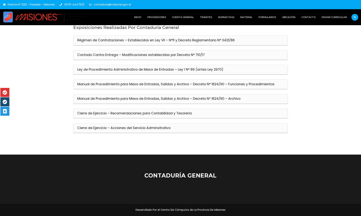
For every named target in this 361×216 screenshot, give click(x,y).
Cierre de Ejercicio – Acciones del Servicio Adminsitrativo (124, 128)
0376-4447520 (74, 4)
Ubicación (288, 17)
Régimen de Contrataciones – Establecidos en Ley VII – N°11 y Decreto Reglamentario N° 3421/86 (156, 40)
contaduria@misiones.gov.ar (112, 4)
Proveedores (156, 17)
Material (246, 17)
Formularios (267, 17)
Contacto (308, 17)
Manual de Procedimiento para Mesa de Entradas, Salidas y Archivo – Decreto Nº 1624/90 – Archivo (158, 98)
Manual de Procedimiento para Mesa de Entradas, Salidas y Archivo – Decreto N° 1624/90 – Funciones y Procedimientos (176, 84)
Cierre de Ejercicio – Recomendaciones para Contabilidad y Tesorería (134, 113)
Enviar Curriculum (334, 17)
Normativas (226, 17)
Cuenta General (183, 17)
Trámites (206, 17)
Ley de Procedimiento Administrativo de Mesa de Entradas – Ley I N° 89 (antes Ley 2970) (150, 69)
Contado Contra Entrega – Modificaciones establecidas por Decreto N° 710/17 (141, 55)
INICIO (137, 17)
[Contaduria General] (45, 17)
